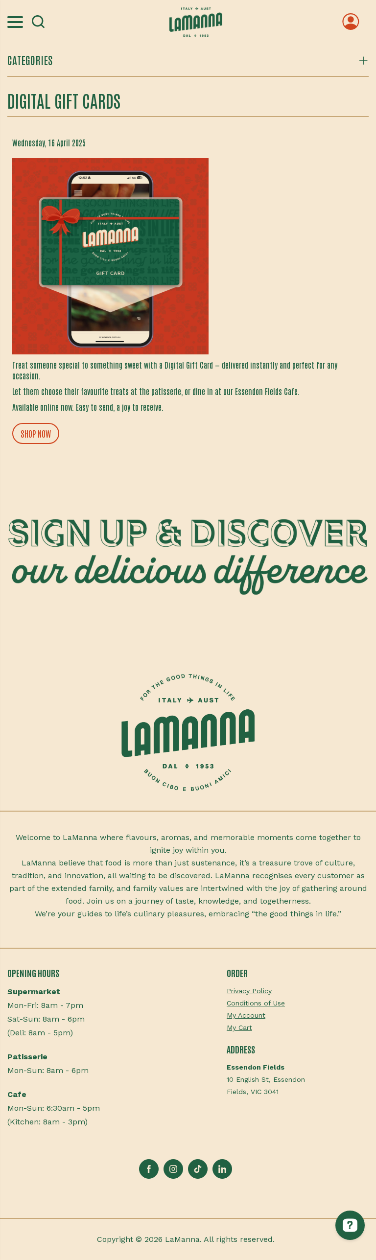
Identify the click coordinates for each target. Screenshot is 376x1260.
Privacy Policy (249, 991)
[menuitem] (298, 991)
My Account (246, 1015)
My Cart (239, 1027)
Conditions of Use (256, 1003)
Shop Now (36, 433)
